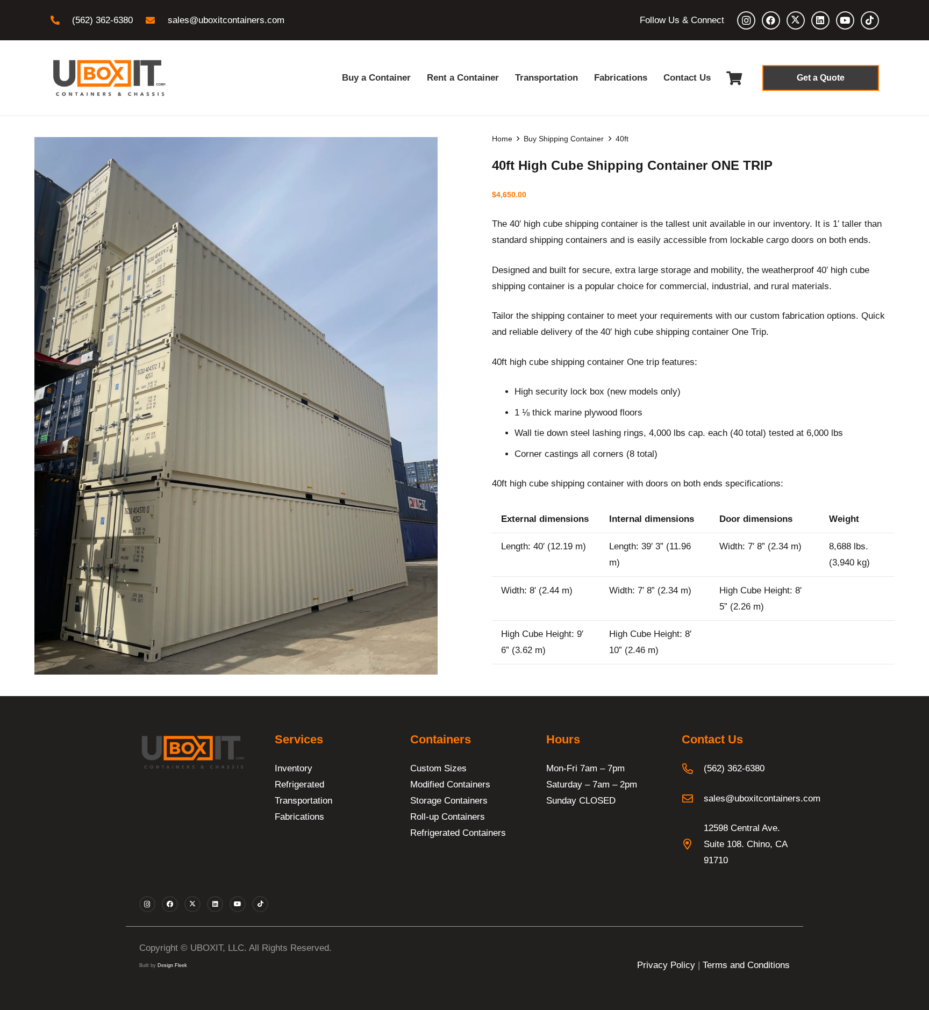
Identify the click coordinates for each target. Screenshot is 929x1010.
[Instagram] (746, 20)
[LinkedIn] (820, 20)
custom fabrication (787, 316)
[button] (419, 155)
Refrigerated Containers (458, 833)
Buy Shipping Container (564, 138)
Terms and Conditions (746, 965)
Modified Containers (450, 784)
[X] (796, 20)
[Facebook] (771, 20)
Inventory (293, 768)
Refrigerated (299, 784)
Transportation (303, 801)
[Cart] (734, 78)
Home (502, 138)
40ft (622, 138)
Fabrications (299, 817)
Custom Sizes (438, 768)
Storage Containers (449, 801)
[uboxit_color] (110, 77)
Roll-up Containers (447, 817)
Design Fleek (172, 965)
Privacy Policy (666, 965)
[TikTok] (870, 20)
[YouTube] (845, 20)
